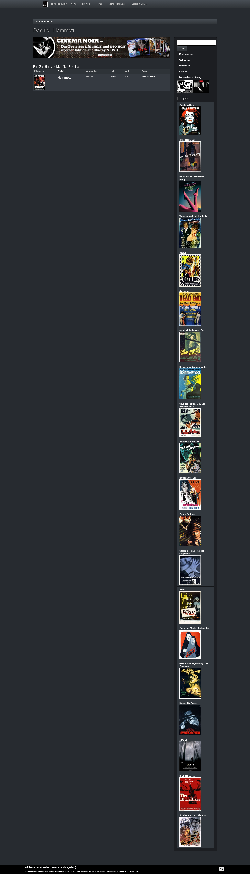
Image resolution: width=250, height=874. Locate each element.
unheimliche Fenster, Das (191, 330)
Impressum (184, 65)
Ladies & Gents (139, 3)
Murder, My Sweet (188, 703)
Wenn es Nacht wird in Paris (193, 216)
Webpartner (185, 59)
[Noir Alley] (201, 86)
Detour (182, 252)
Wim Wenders (148, 76)
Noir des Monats (117, 3)
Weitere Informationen (129, 871)
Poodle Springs (187, 514)
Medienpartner (186, 54)
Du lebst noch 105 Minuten (192, 815)
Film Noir (85, 3)
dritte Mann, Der (187, 139)
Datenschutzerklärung (190, 77)
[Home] (46, 4)
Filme (99, 3)
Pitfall (182, 589)
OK (221, 869)
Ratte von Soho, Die (189, 441)
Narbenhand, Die (187, 477)
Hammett (64, 77)
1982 (113, 76)
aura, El (183, 739)
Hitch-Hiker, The (187, 775)
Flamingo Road (186, 105)
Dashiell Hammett (44, 21)
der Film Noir (58, 4)
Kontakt (183, 71)
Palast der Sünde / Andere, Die (194, 628)
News (73, 3)
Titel (60, 71)
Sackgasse (184, 291)
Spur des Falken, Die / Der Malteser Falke (192, 405)
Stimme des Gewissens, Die (193, 366)
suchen (182, 48)
